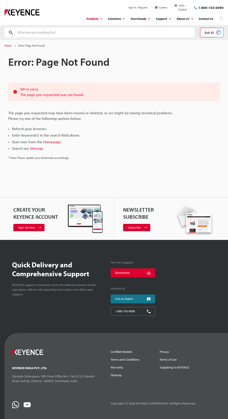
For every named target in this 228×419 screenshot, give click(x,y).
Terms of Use (168, 360)
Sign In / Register (138, 7)
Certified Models (121, 352)
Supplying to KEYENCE (174, 367)
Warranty (117, 367)
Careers (163, 7)
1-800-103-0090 (211, 7)
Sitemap (116, 375)
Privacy (164, 352)
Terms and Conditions (125, 360)
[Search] (222, 18)
